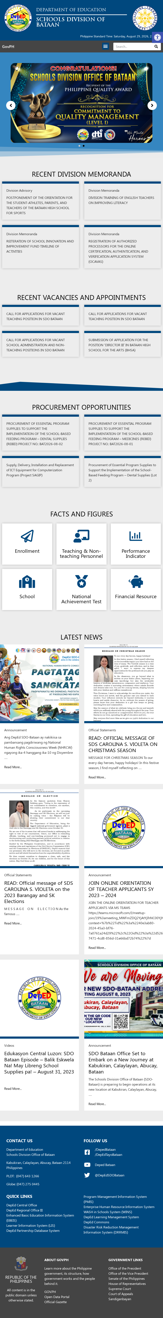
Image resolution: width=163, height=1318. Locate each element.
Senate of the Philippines (126, 1278)
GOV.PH (50, 1291)
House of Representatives (127, 1283)
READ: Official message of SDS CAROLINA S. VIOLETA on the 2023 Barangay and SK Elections (38, 891)
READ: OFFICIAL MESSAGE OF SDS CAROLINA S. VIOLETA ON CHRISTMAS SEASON (123, 743)
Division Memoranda (104, 190)
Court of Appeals (120, 1293)
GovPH (8, 46)
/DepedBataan (105, 1149)
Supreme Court (119, 1288)
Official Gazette (55, 1302)
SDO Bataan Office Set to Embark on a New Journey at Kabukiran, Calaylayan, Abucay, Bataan (123, 1062)
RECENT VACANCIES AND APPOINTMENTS (81, 297)
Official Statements (102, 730)
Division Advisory (19, 190)
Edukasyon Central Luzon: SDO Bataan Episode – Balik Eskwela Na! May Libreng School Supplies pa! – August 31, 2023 (39, 1062)
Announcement (15, 730)
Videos (9, 1045)
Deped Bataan (105, 1164)
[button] (157, 37)
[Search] (156, 46)
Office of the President (124, 1268)
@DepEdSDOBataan (109, 1175)
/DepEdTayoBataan (108, 1154)
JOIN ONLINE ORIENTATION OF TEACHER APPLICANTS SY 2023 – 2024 (121, 888)
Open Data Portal (56, 1296)
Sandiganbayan (119, 1299)
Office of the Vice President (128, 1273)
